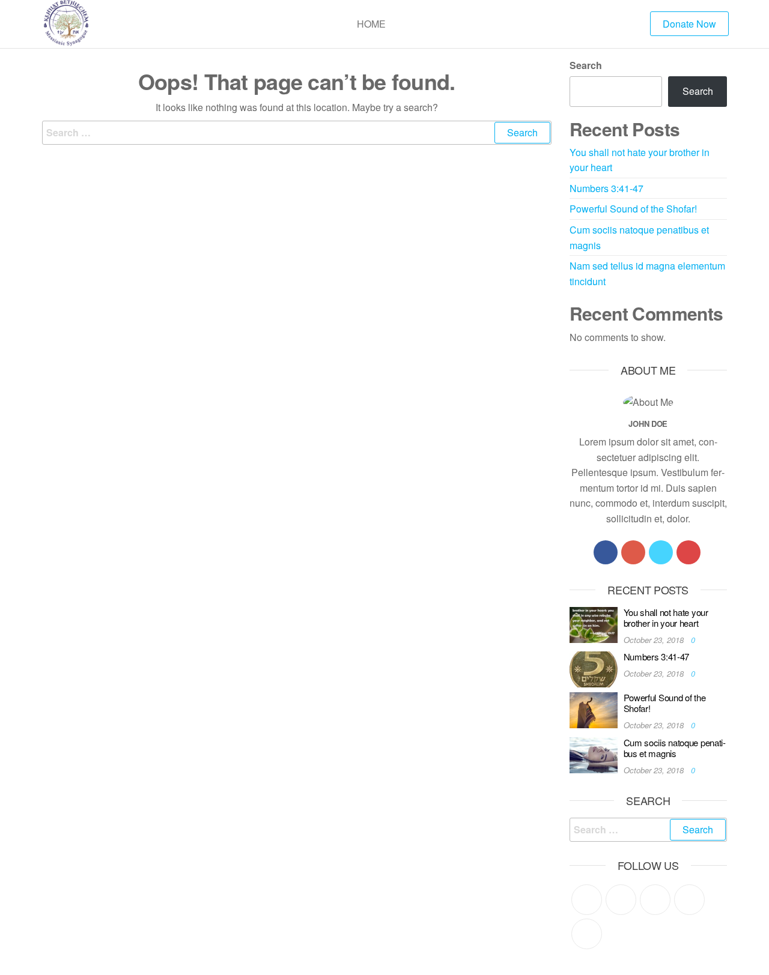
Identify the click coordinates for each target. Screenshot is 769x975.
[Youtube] (688, 552)
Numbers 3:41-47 (606, 188)
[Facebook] (606, 552)
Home (371, 24)
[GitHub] (689, 899)
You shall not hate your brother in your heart (666, 617)
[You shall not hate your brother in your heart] (594, 623)
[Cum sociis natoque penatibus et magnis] (594, 754)
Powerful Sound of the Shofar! (633, 209)
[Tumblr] (586, 934)
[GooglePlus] (633, 552)
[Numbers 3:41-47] (594, 668)
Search (586, 65)
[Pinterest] (655, 899)
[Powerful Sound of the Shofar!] (594, 709)
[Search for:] (297, 133)
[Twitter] (661, 552)
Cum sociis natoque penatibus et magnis (675, 747)
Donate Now (689, 24)
